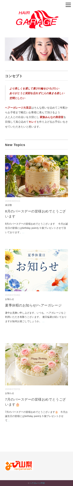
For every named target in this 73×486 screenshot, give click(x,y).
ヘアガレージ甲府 (37, 483)
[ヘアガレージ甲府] (36, 10)
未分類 (8, 205)
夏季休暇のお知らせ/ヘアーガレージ (33, 305)
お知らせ (9, 299)
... (23, 232)
